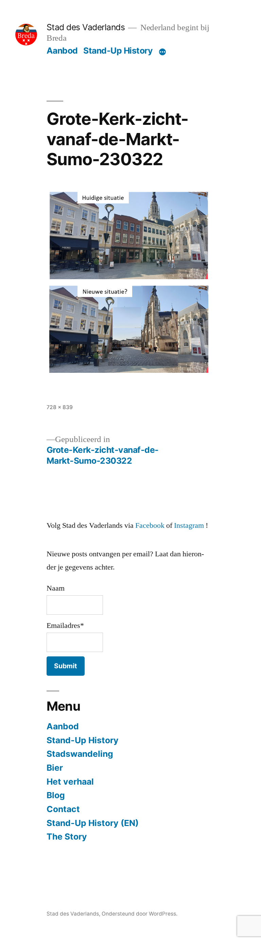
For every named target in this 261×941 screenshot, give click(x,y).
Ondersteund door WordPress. (139, 913)
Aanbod (62, 50)
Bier (55, 768)
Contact (63, 809)
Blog (56, 795)
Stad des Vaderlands (86, 27)
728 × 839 (60, 407)
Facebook (149, 525)
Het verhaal (70, 781)
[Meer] (162, 52)
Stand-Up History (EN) (93, 823)
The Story (67, 836)
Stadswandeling (80, 754)
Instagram (189, 525)
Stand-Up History (118, 50)
